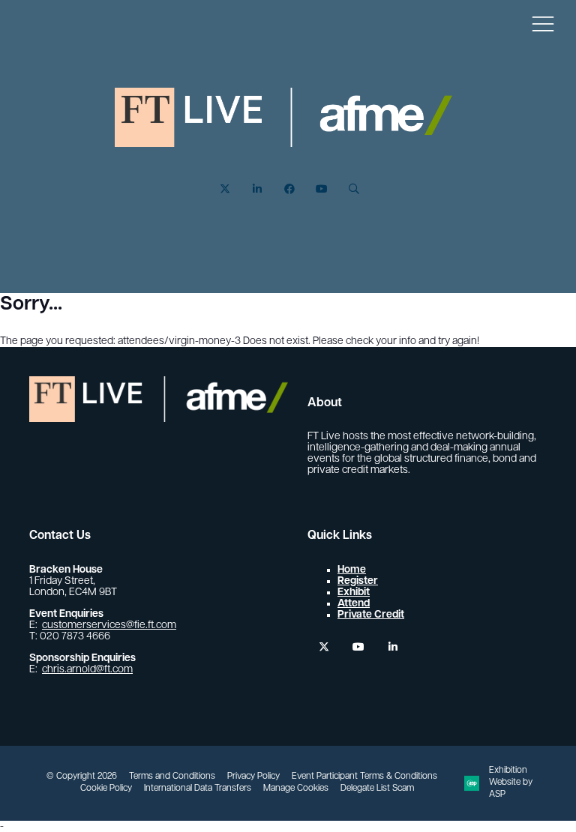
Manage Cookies (295, 788)
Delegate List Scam (377, 788)
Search (354, 189)
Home (352, 570)
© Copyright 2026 (81, 776)
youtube (358, 647)
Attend (354, 603)
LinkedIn (257, 189)
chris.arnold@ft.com (87, 669)
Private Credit (371, 615)
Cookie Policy (106, 788)
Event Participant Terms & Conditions (364, 776)
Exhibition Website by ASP (510, 782)
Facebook (289, 189)
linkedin (392, 647)
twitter (324, 647)
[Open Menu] (543, 23)
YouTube (321, 189)
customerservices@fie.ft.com (109, 625)
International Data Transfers (197, 788)
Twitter (224, 189)
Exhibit (354, 592)
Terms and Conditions (172, 776)
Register (358, 581)
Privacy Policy (253, 776)
